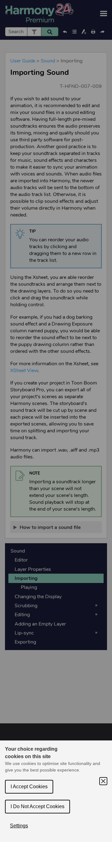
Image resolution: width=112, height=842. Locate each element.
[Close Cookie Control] (103, 781)
